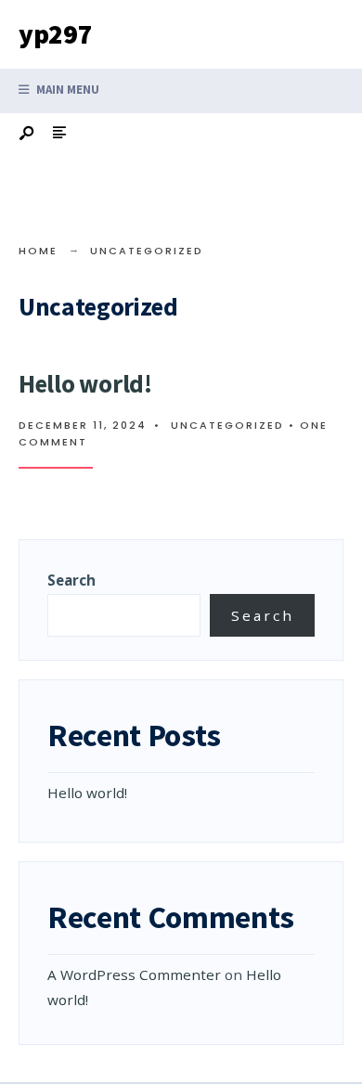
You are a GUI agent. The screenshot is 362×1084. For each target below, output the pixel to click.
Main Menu (66, 89)
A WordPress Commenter (134, 974)
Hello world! (85, 383)
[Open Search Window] (28, 134)
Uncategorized (227, 425)
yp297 (56, 34)
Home (38, 250)
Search (71, 580)
